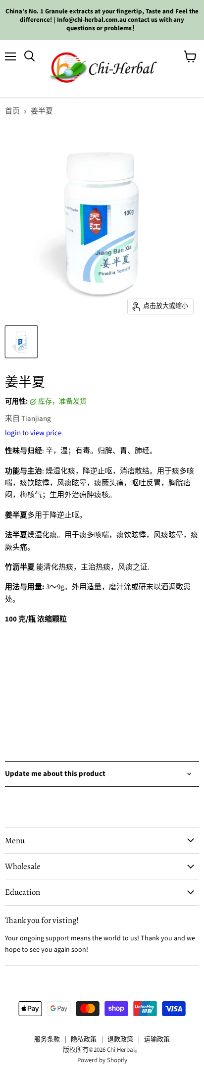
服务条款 (47, 1039)
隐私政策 (84, 1039)
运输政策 (157, 1039)
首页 (12, 111)
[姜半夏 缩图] (21, 342)
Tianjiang (36, 418)
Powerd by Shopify (102, 1060)
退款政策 (120, 1039)
